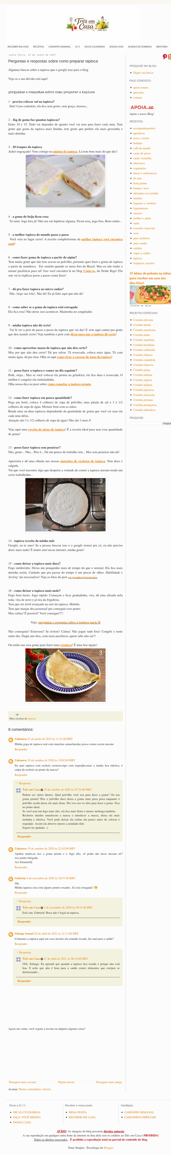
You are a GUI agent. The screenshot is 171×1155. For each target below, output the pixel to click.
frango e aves (141, 188)
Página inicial (66, 1082)
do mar (137, 178)
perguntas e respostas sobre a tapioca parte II (69, 622)
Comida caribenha (144, 350)
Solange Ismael (24, 933)
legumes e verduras (144, 203)
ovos (136, 233)
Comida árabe (141, 335)
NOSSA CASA (116, 47)
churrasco (139, 163)
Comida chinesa (142, 355)
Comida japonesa (143, 390)
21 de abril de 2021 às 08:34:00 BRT (66, 958)
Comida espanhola (144, 360)
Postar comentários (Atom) (35, 1089)
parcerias (138, 92)
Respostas (25, 783)
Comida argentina (143, 340)
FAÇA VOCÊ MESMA (27, 1117)
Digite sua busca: (143, 72)
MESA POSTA (78, 1112)
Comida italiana (142, 385)
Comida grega (141, 370)
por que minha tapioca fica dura (82, 577)
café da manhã (141, 148)
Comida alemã (142, 325)
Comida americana (144, 330)
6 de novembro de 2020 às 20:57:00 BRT (51, 878)
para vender (140, 243)
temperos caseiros (144, 263)
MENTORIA (162, 47)
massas (137, 213)
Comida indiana (142, 375)
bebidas (137, 143)
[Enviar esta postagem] (17, 714)
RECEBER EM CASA (18, 47)
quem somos (140, 87)
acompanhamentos (144, 128)
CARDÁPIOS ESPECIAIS (140, 1117)
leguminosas (140, 208)
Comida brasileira (143, 345)
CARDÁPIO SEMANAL (59, 47)
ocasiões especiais (144, 228)
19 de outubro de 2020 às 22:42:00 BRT (51, 848)
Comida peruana (143, 400)
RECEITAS (38, 47)
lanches (137, 198)
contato (137, 97)
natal (136, 223)
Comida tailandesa (144, 410)
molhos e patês (142, 218)
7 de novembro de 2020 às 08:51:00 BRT (68, 907)
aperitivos (139, 133)
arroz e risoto (141, 138)
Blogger (108, 1148)
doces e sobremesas (145, 173)
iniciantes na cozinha (145, 193)
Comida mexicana (144, 395)
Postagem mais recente (22, 1082)
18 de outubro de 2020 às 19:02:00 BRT (51, 760)
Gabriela (20, 878)
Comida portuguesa (145, 405)
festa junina (140, 183)
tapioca (32, 718)
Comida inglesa (142, 380)
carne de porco (142, 153)
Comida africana (143, 320)
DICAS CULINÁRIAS (95, 47)
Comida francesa (143, 365)
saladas (137, 248)
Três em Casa (31, 789)
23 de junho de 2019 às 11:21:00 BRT (50, 739)
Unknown (21, 739)
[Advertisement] (65, 1055)
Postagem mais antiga (109, 1082)
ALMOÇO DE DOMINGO (140, 47)
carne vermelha (142, 158)
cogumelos (139, 168)
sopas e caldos (142, 253)
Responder (21, 749)
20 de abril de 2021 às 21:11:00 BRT (56, 933)
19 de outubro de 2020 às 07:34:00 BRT (68, 789)
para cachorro (141, 238)
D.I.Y (77, 47)
